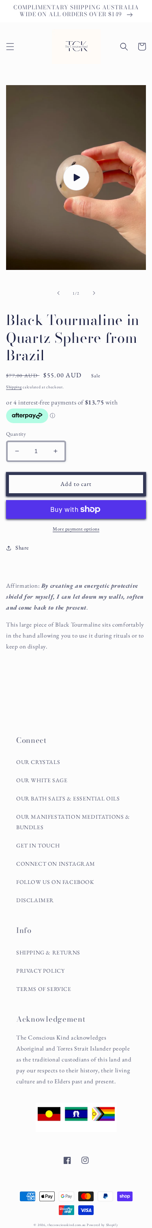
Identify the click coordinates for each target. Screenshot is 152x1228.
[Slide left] (58, 293)
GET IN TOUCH (38, 845)
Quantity (16, 433)
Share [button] (22, 547)
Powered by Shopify (102, 1225)
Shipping (14, 386)
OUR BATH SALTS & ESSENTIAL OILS (68, 798)
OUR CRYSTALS (38, 762)
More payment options (76, 529)
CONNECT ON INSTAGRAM (55, 863)
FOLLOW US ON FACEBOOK (55, 882)
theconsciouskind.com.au (66, 1225)
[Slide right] (94, 293)
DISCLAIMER (35, 900)
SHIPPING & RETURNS (48, 952)
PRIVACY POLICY (40, 970)
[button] (10, 47)
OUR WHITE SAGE (41, 780)
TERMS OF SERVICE (43, 989)
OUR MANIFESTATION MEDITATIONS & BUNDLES (73, 821)
